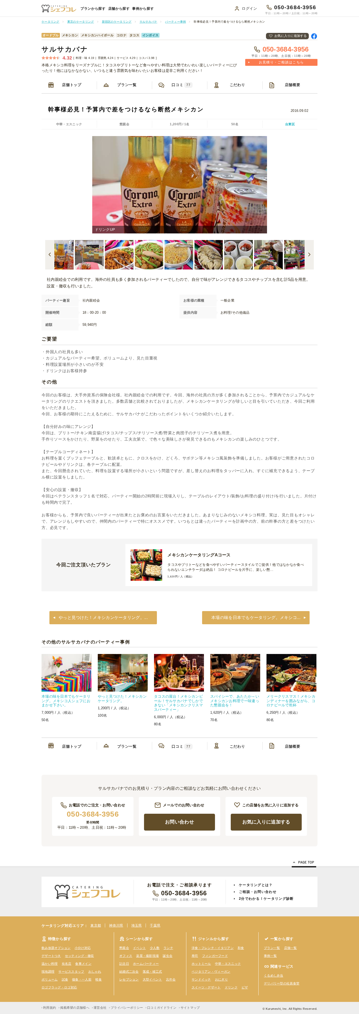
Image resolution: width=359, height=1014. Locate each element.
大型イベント (152, 979)
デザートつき (51, 956)
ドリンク (231, 987)
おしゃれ (94, 971)
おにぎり (221, 979)
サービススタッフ (71, 971)
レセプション (129, 979)
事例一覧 (270, 956)
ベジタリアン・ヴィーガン (211, 971)
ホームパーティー (146, 964)
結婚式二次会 (129, 971)
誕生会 (167, 956)
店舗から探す (119, 9)
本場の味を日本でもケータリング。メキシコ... (255, 617)
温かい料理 (50, 964)
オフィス (125, 956)
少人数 (155, 948)
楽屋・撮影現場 (147, 956)
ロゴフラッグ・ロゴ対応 (59, 987)
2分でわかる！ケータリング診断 (266, 899)
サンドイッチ (201, 979)
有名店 (66, 964)
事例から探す (143, 9)
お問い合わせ (179, 822)
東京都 (95, 925)
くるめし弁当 (273, 975)
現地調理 (48, 971)
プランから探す (93, 9)
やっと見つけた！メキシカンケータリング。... (103, 617)
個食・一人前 (81, 979)
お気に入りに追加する (290, 36)
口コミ (181, 85)
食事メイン (83, 964)
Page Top (304, 863)
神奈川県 (116, 925)
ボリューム (50, 979)
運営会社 (100, 1008)
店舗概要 (292, 85)
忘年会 (171, 979)
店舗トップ (71, 85)
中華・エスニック (228, 964)
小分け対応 (83, 948)
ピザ (245, 987)
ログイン (249, 8)
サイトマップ (190, 1008)
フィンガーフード (215, 956)
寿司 (195, 956)
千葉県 (155, 925)
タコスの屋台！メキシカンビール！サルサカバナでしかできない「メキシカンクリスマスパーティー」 (178, 703)
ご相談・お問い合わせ (257, 892)
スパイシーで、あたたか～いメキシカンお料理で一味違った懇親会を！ (234, 700)
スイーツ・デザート (206, 987)
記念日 (124, 964)
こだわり (237, 85)
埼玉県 (136, 925)
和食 (241, 948)
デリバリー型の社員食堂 (281, 983)
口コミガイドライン (161, 1008)
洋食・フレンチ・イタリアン (213, 948)
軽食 (98, 979)
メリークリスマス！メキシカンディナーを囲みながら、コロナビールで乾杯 (290, 700)
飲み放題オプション (56, 948)
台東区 (290, 124)
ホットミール (201, 964)
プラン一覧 (127, 85)
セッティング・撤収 (79, 956)
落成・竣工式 (152, 971)
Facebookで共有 (314, 36)
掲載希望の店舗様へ (74, 1008)
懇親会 (124, 948)
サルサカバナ (65, 49)
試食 (65, 979)
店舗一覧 (290, 948)
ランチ (168, 948)
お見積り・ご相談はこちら (281, 62)
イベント (139, 948)
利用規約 (49, 1008)
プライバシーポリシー (127, 1008)
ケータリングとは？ (256, 885)
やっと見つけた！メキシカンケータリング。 (122, 698)
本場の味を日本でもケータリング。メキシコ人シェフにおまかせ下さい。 (66, 700)
